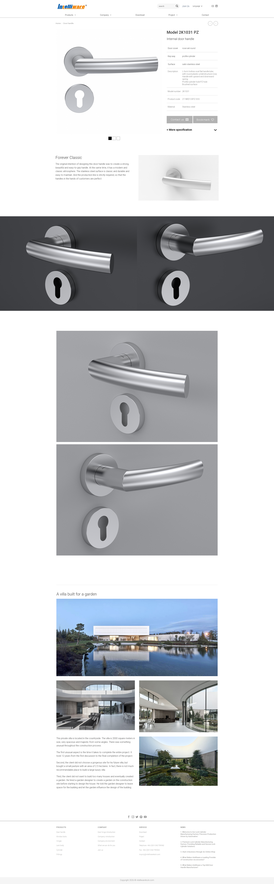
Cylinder (59, 850)
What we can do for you (106, 845)
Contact (205, 15)
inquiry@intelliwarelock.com (149, 854)
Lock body (60, 845)
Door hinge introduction (106, 832)
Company (104, 15)
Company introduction (106, 837)
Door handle (68, 23)
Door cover (173, 48)
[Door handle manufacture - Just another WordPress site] (72, 6)
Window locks (61, 837)
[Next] (156, 81)
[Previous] (62, 81)
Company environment (106, 841)
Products (69, 15)
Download (140, 15)
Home (58, 23)
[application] (178, 178)
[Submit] (177, 6)
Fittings (59, 854)
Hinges (59, 841)
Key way (171, 56)
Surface (171, 64)
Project (172, 15)
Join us (100, 850)
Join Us (185, 6)
